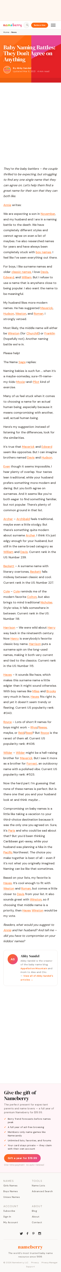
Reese (42, 727)
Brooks (51, 691)
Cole (16, 591)
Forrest (32, 763)
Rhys (33, 727)
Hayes (35, 697)
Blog (34, 1210)
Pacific (8, 852)
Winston (36, 899)
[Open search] (26, 25)
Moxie (20, 382)
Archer (30, 535)
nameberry (30, 1247)
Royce (45, 733)
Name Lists (38, 1185)
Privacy (35, 1262)
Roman (26, 888)
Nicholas (46, 602)
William (8, 552)
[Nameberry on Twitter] (21, 1233)
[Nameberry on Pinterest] (33, 1233)
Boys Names (10, 1191)
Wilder (20, 753)
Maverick (28, 447)
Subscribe (40, 25)
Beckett (35, 572)
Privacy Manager (50, 1262)
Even (6, 466)
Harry (51, 628)
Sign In (7, 1216)
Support (30, 1266)
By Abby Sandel (22, 68)
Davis (31, 457)
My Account (10, 1222)
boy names (43, 252)
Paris (11, 831)
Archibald (23, 519)
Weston (8, 888)
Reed (29, 733)
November (48, 214)
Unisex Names (11, 1197)
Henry (15, 639)
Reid (21, 733)
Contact (37, 1222)
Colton (32, 597)
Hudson (47, 457)
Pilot (36, 382)
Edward (47, 447)
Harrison (35, 644)
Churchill (32, 333)
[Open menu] (53, 25)
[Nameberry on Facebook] (27, 1233)
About (35, 1216)
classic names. (22, 272)
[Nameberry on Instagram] (39, 1233)
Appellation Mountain (34, 968)
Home (6, 32)
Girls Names (10, 1185)
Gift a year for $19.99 (22, 1158)
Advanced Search (42, 1191)
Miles (35, 691)
